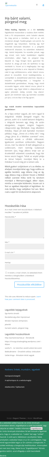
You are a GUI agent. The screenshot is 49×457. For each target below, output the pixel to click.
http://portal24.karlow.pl (14, 338)
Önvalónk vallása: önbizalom (29, 351)
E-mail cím (10, 252)
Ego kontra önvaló (12, 313)
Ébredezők (30, 338)
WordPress (37, 418)
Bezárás (3, 456)
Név (7, 242)
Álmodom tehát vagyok (25, 355)
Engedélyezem (36, 428)
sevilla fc (8, 348)
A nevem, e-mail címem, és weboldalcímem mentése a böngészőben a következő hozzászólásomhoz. (23, 276)
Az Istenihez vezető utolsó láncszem (27, 348)
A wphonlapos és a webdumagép (18, 380)
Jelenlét (8, 324)
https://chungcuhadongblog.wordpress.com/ (22, 341)
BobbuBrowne (10, 351)
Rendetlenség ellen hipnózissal (17, 317)
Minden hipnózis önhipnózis (16, 321)
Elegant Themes (19, 418)
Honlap (8, 262)
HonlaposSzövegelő (12, 376)
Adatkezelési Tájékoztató (14, 387)
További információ (22, 428)
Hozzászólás (10, 217)
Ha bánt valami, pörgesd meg (16, 328)
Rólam (7, 344)
